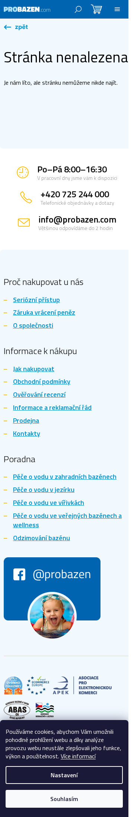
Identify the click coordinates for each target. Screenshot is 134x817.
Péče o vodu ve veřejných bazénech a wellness (67, 520)
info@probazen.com (77, 219)
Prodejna (26, 420)
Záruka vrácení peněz (44, 312)
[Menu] (117, 9)
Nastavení (64, 775)
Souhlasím (64, 798)
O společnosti (33, 325)
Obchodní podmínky (41, 381)
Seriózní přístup (36, 300)
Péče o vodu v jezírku (43, 490)
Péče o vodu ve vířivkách (48, 503)
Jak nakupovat (33, 369)
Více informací (78, 756)
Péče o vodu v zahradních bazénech (65, 477)
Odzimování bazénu (41, 538)
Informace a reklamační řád (52, 407)
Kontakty (26, 433)
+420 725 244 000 (75, 194)
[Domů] (16, 27)
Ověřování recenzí (39, 394)
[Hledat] (78, 9)
